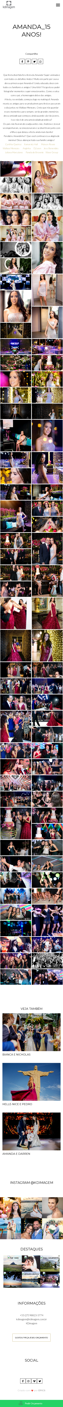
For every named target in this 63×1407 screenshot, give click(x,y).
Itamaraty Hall (31, 144)
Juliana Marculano (14, 152)
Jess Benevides (51, 148)
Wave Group (52, 152)
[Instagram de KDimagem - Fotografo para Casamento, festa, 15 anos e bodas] (29, 1381)
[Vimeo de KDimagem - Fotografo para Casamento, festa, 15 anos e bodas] (34, 1381)
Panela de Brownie (35, 152)
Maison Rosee (48, 144)
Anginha (27, 148)
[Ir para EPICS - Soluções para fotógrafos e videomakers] (31, 1390)
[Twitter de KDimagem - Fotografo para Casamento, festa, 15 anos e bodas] (40, 1381)
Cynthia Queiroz (13, 144)
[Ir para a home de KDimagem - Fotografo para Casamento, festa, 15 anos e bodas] (8, 4)
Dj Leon (37, 148)
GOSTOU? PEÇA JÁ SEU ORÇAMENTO (31, 1337)
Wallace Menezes (11, 148)
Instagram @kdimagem (31, 1183)
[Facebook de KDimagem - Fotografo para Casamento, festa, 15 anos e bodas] (23, 1381)
